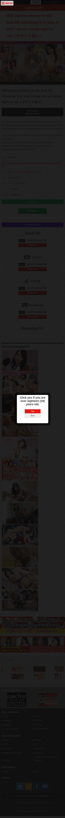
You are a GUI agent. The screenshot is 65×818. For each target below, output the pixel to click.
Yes (32, 411)
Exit (32, 415)
